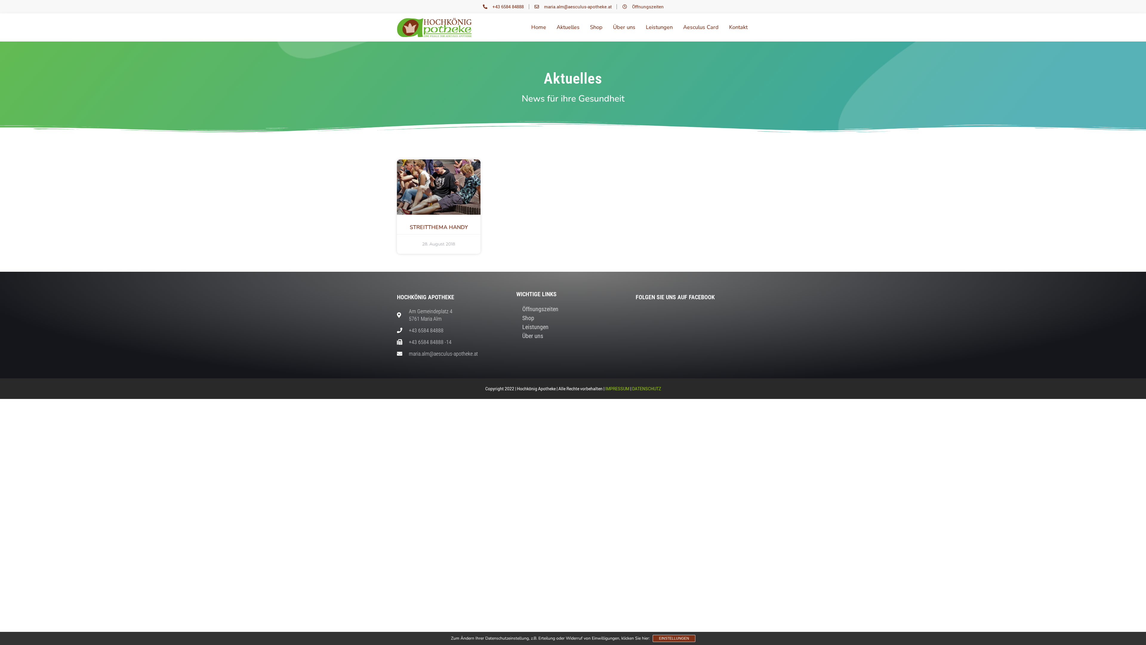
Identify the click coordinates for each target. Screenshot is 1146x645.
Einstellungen (674, 638)
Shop (596, 27)
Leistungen (659, 27)
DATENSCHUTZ (646, 388)
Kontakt (738, 27)
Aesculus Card (701, 27)
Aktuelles (568, 27)
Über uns (624, 27)
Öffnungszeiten (540, 309)
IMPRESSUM (617, 388)
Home (538, 27)
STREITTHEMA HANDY (439, 227)
